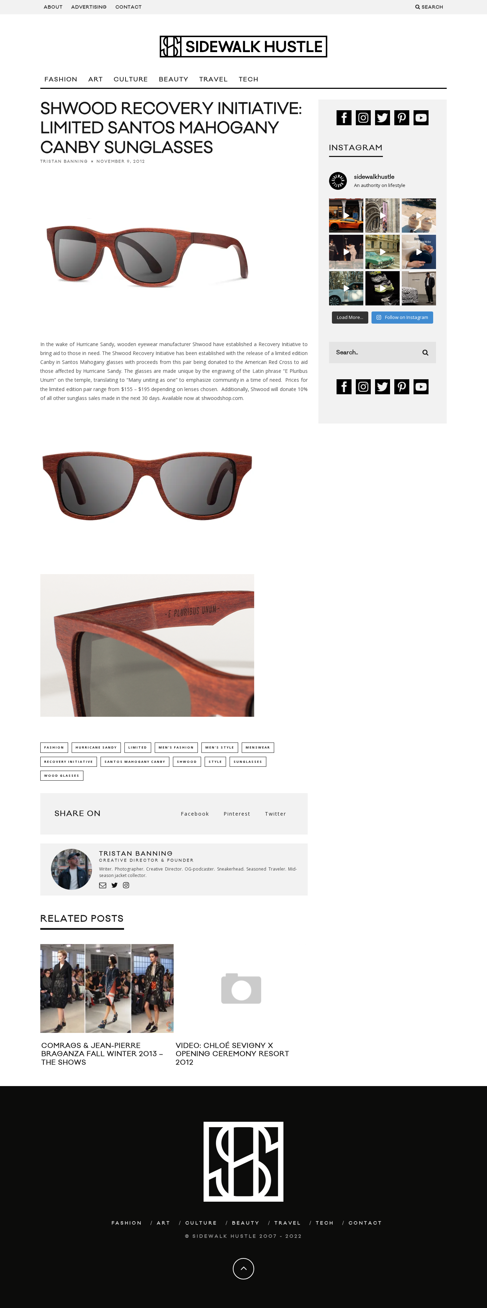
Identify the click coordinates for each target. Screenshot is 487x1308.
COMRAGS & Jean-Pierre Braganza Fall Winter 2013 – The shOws (102, 1054)
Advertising (89, 7)
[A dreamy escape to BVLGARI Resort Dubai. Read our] (419, 215)
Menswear (258, 747)
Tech (249, 79)
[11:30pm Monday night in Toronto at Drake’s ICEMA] (346, 252)
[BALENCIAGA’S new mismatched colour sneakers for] (382, 288)
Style (215, 761)
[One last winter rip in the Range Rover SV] (346, 288)
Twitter (275, 813)
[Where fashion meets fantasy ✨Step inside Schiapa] (382, 215)
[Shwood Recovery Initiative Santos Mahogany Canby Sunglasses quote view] (147, 722)
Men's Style (219, 747)
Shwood (187, 761)
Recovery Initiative (68, 761)
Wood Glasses (62, 775)
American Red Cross (268, 362)
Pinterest (237, 813)
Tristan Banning (64, 161)
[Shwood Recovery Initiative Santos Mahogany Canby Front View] (147, 562)
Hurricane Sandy (96, 747)
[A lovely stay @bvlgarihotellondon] (346, 215)
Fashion (61, 79)
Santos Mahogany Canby (134, 761)
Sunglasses (248, 761)
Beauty (174, 79)
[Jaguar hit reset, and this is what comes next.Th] (419, 288)
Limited (137, 747)
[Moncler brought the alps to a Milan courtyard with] (382, 252)
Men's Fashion (176, 747)
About (53, 7)
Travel (213, 79)
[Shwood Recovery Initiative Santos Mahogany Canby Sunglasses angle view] (147, 329)
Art (95, 79)
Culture (131, 79)
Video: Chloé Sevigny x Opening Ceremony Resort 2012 (232, 1054)
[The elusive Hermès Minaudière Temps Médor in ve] (419, 252)
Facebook (195, 813)
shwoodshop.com (222, 398)
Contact (129, 7)
